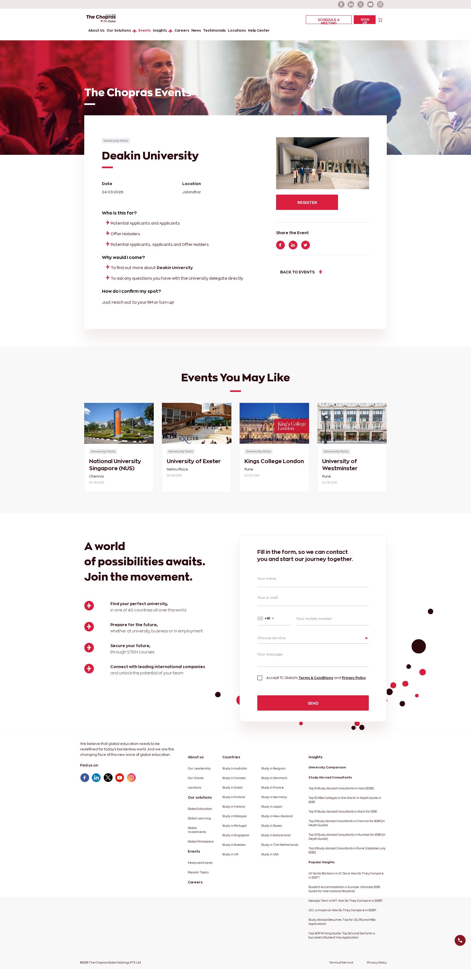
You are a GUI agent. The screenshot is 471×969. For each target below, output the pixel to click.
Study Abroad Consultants (330, 777)
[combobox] (274, 618)
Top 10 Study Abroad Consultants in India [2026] (341, 788)
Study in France (272, 787)
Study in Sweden (234, 844)
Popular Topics (198, 872)
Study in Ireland (233, 806)
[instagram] (380, 4)
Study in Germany (274, 797)
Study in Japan (271, 806)
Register (307, 202)
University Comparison (327, 767)
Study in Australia (234, 768)
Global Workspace (201, 841)
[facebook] (341, 4)
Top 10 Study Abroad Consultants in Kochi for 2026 (343, 811)
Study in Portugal (234, 825)
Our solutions (200, 797)
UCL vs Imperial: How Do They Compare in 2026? (342, 910)
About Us (96, 30)
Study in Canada (234, 778)
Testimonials (214, 30)
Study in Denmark (274, 778)
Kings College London (274, 461)
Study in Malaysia (234, 816)
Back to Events (297, 272)
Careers (181, 30)
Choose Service (271, 638)
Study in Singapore (235, 835)
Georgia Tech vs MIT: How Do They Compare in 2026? (345, 900)
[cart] (380, 19)
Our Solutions (119, 30)
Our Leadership (199, 768)
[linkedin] (351, 4)
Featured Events (200, 862)
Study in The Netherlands (279, 844)
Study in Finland (233, 797)
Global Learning (199, 818)
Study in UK (230, 854)
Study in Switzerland (276, 835)
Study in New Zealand (277, 816)
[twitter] (360, 4)
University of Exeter (194, 461)
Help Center (259, 30)
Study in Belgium (273, 768)
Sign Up (365, 21)
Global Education (200, 808)
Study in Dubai (232, 787)
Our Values (196, 778)
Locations (237, 30)
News (196, 30)
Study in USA (270, 854)
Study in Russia (271, 825)
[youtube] (370, 4)
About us (196, 757)
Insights (160, 30)
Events (144, 30)
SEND (313, 703)
